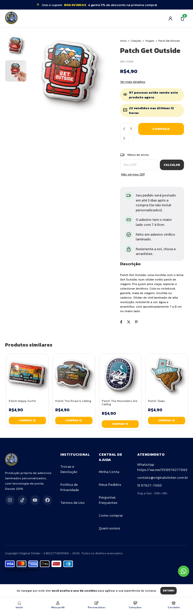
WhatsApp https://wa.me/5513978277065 (162, 467)
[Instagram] (10, 500)
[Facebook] (47, 500)
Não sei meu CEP (133, 174)
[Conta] (170, 18)
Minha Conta (109, 471)
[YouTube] (35, 500)
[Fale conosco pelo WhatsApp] (183, 571)
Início (123, 41)
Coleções (136, 41)
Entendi (168, 590)
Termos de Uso (72, 502)
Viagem (149, 41)
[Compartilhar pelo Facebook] (121, 322)
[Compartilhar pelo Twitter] (128, 322)
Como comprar (111, 515)
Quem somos (109, 528)
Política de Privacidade (69, 487)
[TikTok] (22, 500)
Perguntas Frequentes (108, 500)
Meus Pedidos (110, 484)
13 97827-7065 (149, 485)
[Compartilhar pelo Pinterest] (136, 322)
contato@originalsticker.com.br (162, 477)
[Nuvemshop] (20, 572)
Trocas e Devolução (68, 469)
